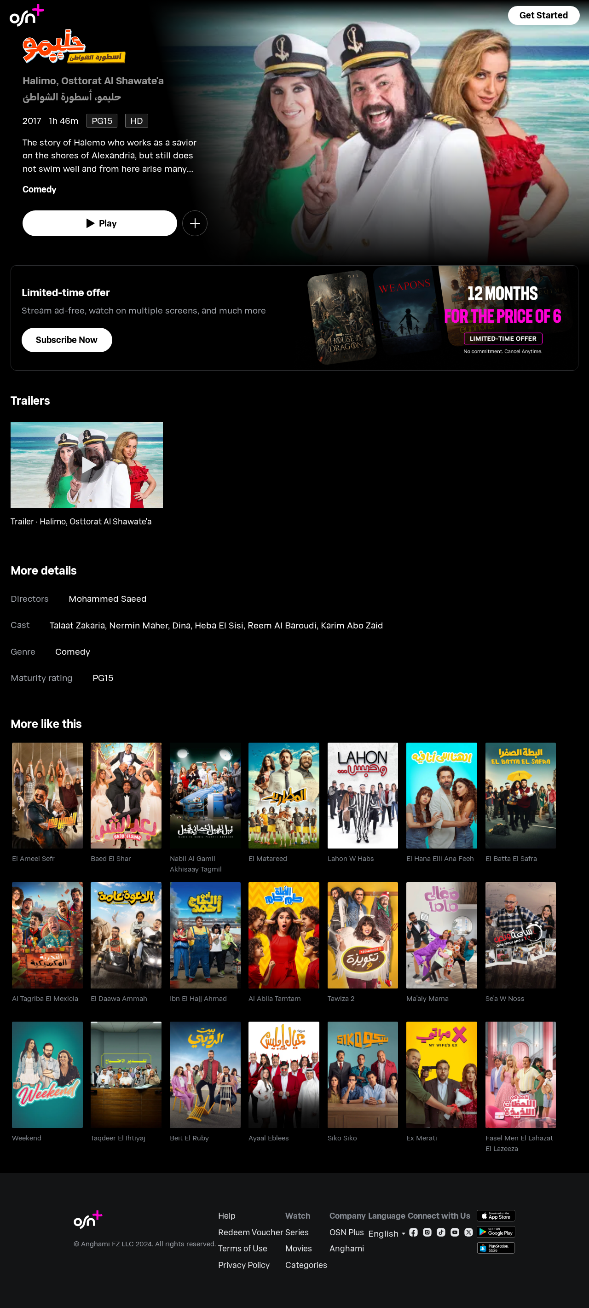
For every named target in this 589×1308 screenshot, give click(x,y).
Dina (181, 625)
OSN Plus (346, 1232)
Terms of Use (242, 1248)
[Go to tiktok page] (441, 1234)
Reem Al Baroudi (282, 625)
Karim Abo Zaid (352, 625)
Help (227, 1215)
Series (297, 1232)
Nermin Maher (138, 625)
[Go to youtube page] (455, 1234)
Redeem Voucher (250, 1232)
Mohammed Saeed (108, 598)
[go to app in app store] (496, 1215)
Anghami (346, 1248)
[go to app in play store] (496, 1232)
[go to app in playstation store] (496, 1248)
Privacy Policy (244, 1265)
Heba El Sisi (219, 625)
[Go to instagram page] (427, 1234)
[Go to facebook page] (413, 1234)
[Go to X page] (468, 1234)
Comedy (40, 189)
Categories (306, 1265)
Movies (298, 1248)
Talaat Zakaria (77, 625)
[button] (544, 15)
